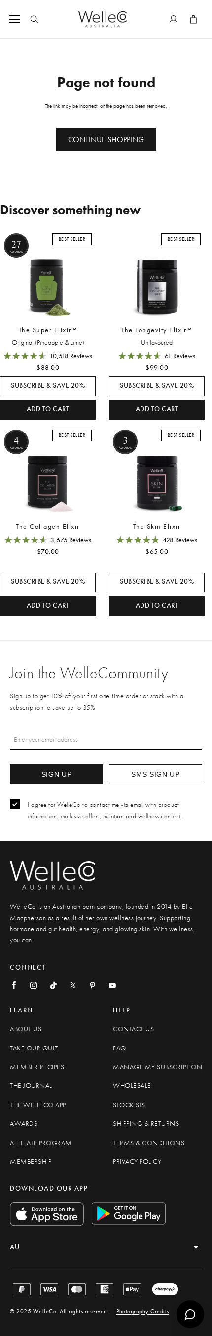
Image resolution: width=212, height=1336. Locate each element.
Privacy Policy (137, 1161)
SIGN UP (56, 774)
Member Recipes (37, 1067)
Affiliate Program (41, 1143)
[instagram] (33, 985)
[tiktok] (53, 985)
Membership (30, 1161)
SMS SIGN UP (155, 774)
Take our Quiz (34, 1048)
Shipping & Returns (146, 1123)
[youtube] (112, 985)
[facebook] (14, 985)
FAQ (119, 1048)
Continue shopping (106, 139)
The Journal (31, 1086)
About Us (25, 1029)
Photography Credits (142, 1311)
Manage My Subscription (157, 1067)
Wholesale (132, 1086)
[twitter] (73, 985)
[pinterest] (93, 985)
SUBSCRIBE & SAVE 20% (48, 385)
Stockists (129, 1105)
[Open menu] (16, 19)
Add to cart (48, 409)
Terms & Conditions (148, 1143)
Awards (23, 1123)
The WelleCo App (38, 1105)
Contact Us (133, 1029)
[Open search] (34, 19)
